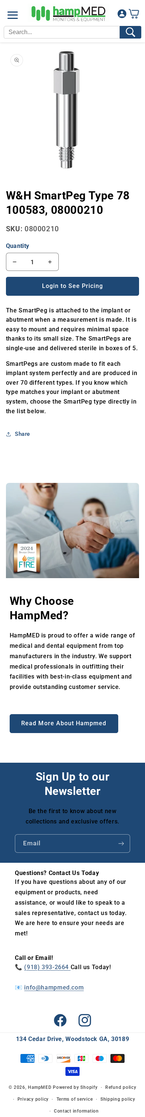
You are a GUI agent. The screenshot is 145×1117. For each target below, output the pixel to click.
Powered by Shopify (75, 1087)
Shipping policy (117, 1099)
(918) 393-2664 (47, 967)
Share (22, 434)
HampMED (39, 1087)
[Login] (121, 15)
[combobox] (62, 32)
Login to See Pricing (72, 285)
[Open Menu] (12, 15)
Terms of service (75, 1099)
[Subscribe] (121, 843)
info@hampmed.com (54, 987)
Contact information (76, 1111)
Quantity (17, 245)
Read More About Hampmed (63, 723)
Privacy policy (33, 1099)
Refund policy (120, 1087)
